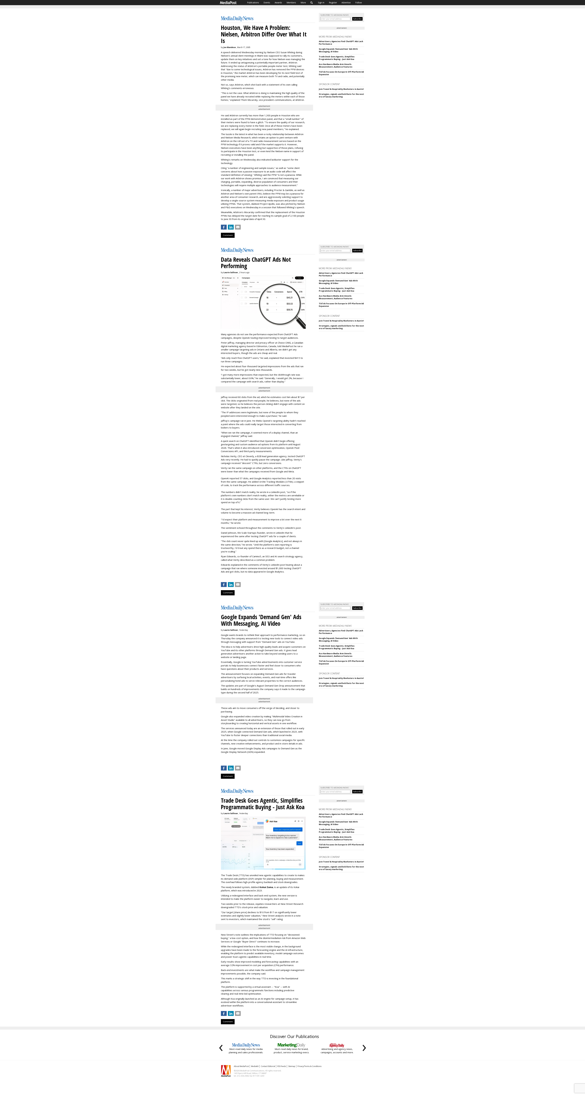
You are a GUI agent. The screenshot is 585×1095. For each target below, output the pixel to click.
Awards (278, 2)
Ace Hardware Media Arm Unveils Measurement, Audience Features (335, 65)
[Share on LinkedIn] (231, 227)
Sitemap (291, 1066)
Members (291, 2)
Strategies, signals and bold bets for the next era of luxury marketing (341, 95)
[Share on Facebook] (224, 227)
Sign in (321, 2)
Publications (253, 2)
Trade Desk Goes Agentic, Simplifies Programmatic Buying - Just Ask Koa (337, 58)
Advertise (346, 2)
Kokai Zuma (266, 887)
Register (333, 2)
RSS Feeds (281, 1066)
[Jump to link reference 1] (221, 760)
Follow (358, 2)
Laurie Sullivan (230, 272)
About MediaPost (241, 1066)
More (303, 2)
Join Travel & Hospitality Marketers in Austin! (341, 89)
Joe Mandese (229, 47)
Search (311, 2)
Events (267, 2)
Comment (228, 235)
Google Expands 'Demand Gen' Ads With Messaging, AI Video (338, 50)
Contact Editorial (268, 1066)
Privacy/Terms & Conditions (309, 1066)
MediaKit (255, 1066)
